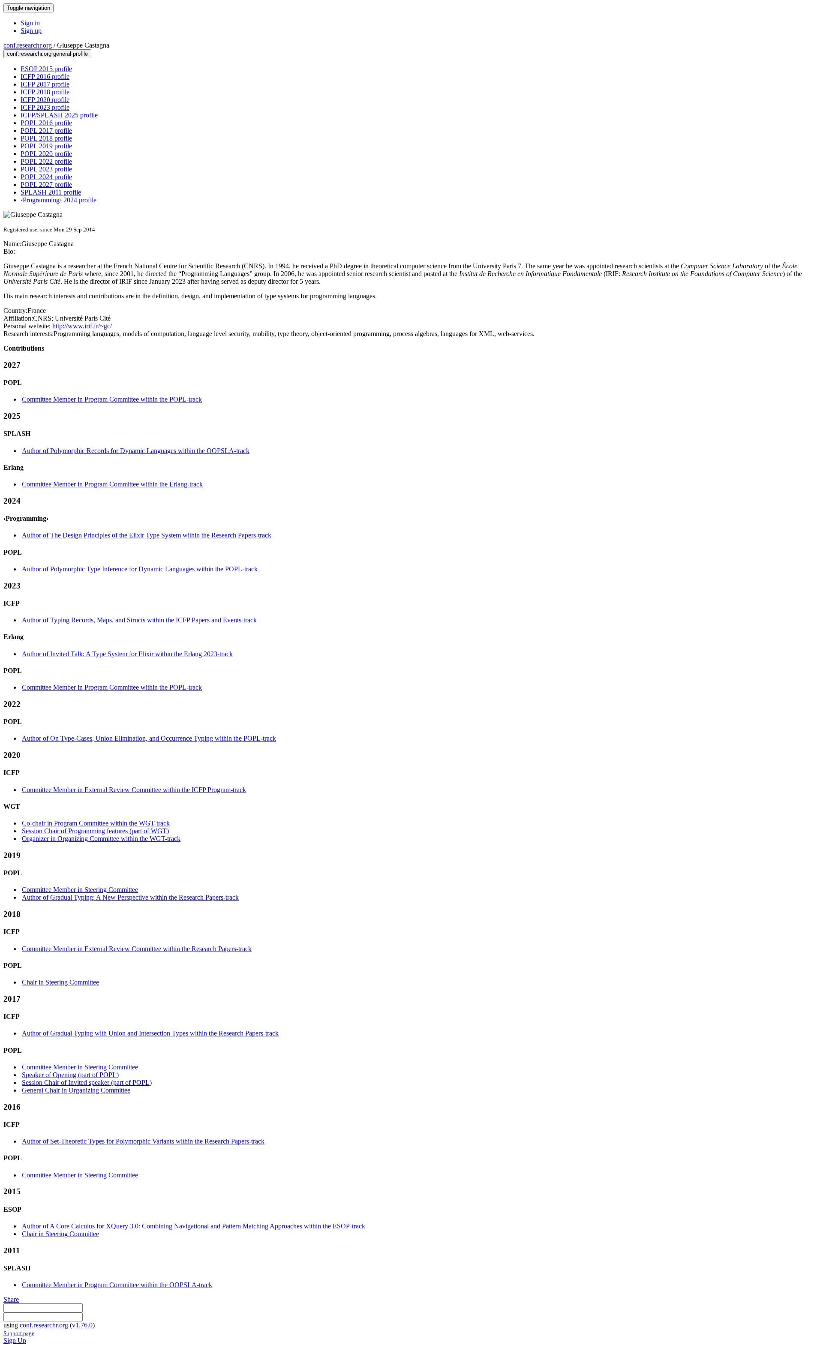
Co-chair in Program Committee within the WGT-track (96, 823)
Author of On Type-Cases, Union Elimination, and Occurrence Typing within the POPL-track (149, 738)
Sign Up (14, 1340)
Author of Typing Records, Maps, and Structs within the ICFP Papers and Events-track (139, 620)
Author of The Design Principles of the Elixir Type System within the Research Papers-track (146, 535)
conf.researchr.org (27, 45)
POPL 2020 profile (46, 153)
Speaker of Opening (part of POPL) (70, 1074)
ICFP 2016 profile (45, 76)
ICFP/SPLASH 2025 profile (59, 115)
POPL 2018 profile (46, 138)
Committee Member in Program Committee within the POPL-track (112, 399)
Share (11, 1299)
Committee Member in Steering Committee (80, 889)
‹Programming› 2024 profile (58, 200)
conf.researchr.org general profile (47, 54)
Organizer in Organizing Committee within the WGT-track (101, 838)
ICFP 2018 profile (45, 92)
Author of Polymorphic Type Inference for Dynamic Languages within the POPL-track (140, 569)
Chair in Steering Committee (60, 982)
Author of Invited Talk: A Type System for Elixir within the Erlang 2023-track (127, 653)
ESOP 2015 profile (46, 68)
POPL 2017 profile (46, 130)
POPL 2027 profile (46, 184)
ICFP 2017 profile (45, 84)
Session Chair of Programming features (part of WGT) (95, 831)
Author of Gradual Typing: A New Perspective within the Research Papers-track (130, 897)
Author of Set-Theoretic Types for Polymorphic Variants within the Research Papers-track (143, 1141)
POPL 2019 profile (46, 146)
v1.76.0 (82, 1325)
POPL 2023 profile (46, 169)
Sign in (30, 23)
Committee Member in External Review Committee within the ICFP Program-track (134, 789)
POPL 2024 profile (46, 176)
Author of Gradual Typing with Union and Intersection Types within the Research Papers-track (150, 1033)
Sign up (31, 30)
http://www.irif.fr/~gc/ (81, 326)
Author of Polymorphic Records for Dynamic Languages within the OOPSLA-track (135, 450)
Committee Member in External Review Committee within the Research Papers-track (137, 948)
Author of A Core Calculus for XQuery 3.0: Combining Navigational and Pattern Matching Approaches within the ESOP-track (193, 1226)
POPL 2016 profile (46, 122)
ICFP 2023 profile (45, 107)
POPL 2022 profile (46, 161)
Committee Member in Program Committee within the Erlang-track (112, 484)
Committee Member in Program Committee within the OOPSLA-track (117, 1284)
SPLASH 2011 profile (51, 192)
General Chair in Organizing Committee (76, 1090)
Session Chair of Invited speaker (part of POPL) (87, 1082)
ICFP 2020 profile (45, 99)
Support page (18, 1333)
